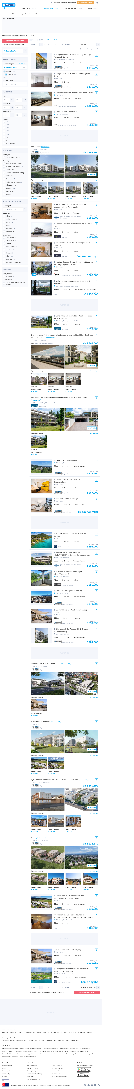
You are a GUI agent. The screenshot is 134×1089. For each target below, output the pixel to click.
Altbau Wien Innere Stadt (51, 1048)
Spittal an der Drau (56, 1032)
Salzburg (41, 1040)
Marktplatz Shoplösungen (59, 1076)
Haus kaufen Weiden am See (10, 1057)
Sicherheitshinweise (32, 1068)
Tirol (55, 1040)
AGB (23, 1085)
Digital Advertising (57, 1065)
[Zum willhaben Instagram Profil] (85, 1085)
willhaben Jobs (56, 1074)
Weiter (67, 44)
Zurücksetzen (23, 64)
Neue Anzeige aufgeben (86, 2)
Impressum (43, 1085)
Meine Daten (30, 1076)
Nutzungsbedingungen (33, 1071)
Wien (67, 1040)
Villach (65, 1032)
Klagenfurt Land (30, 1032)
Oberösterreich (32, 1040)
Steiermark (48, 1040)
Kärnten (12, 1040)
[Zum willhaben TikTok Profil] (88, 1085)
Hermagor (13, 1032)
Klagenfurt (21, 1032)
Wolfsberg (89, 1032)
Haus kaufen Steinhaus (83, 1048)
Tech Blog (4, 1076)
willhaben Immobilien (58, 1068)
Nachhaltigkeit (6, 1071)
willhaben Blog (6, 1074)
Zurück (32, 44)
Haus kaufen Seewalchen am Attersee (26, 1051)
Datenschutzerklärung (33, 1079)
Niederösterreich (21, 1040)
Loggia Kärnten (92, 1054)
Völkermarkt (81, 1032)
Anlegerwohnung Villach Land (28, 1057)
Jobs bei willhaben (7, 1065)
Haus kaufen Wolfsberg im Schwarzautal (13, 1054)
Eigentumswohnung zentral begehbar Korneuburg (53, 1051)
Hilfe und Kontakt (32, 1065)
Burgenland (5, 1040)
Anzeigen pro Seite (86, 987)
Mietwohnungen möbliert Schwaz (79, 1051)
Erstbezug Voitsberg (7, 1051)
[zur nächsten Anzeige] (96, 191)
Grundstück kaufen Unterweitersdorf (53, 1054)
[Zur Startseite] (8, 6)
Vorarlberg (61, 1040)
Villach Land (72, 1032)
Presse (4, 1068)
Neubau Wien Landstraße (67, 1048)
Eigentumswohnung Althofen (33, 1048)
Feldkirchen (5, 1032)
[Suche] (25, 209)
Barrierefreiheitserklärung (34, 1074)
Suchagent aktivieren (16, 41)
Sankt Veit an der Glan (42, 1032)
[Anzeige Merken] (96, 55)
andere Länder (74, 1040)
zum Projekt (92, 174)
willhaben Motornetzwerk (59, 1071)
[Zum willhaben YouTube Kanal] (92, 1085)
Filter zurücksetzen (53, 40)
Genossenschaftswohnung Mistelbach (13, 1048)
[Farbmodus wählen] (97, 3)
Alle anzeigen (94, 180)
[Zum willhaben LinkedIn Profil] (95, 1085)
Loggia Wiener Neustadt (34, 1054)
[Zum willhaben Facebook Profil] (98, 1085)
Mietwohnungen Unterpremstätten (76, 1054)
